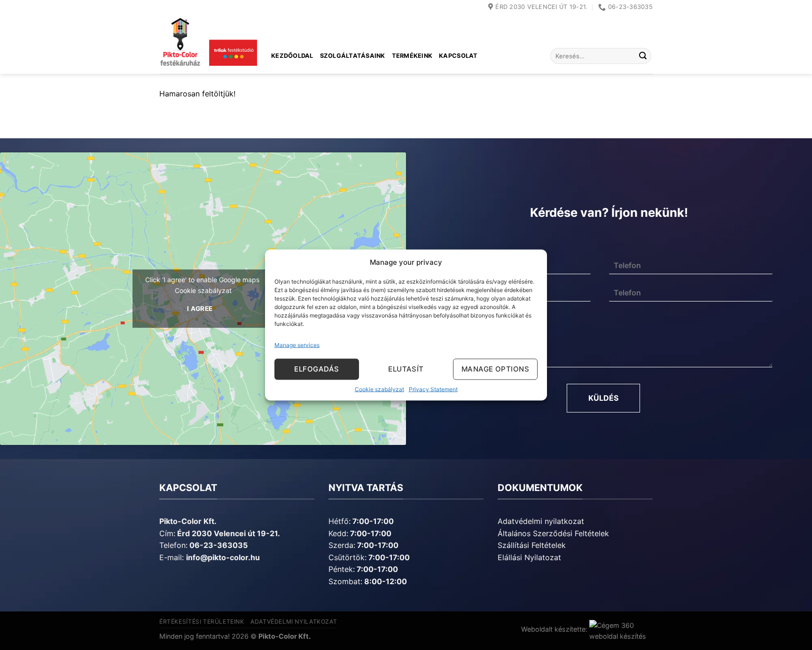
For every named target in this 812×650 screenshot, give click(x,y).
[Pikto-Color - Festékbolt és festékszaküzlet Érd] (208, 44)
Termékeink (412, 55)
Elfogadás (316, 369)
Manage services (297, 344)
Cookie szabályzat (379, 388)
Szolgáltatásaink (352, 55)
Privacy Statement (433, 388)
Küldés (603, 398)
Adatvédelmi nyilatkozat (541, 521)
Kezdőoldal (292, 55)
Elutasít (406, 369)
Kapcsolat (458, 55)
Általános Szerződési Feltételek (553, 533)
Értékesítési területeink (201, 621)
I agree (200, 308)
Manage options (495, 369)
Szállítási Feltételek (532, 545)
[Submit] (643, 56)
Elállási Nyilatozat (529, 557)
